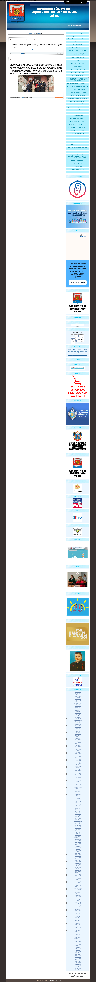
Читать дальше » (37, 49)
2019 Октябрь (78, 856)
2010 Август (78, 701)
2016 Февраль (78, 794)
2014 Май (78, 764)
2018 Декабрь (78, 842)
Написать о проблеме (77, 282)
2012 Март (78, 728)
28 (74, 343)
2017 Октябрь (78, 822)
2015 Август (78, 785)
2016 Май (78, 798)
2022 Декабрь (78, 909)
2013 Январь (78, 742)
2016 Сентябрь (78, 804)
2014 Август (78, 769)
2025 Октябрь (78, 957)
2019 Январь (78, 843)
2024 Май (78, 933)
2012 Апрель (78, 729)
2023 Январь (78, 910)
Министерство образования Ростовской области (77, 350)
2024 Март (78, 930)
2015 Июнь (78, 783)
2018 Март (78, 829)
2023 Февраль (78, 912)
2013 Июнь (78, 749)
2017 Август (78, 819)
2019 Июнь (78, 850)
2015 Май (78, 781)
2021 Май (78, 882)
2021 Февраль (78, 878)
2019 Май (78, 849)
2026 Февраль (78, 962)
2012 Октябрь (78, 738)
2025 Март (78, 947)
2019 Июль (78, 851)
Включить (25, 0)
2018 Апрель (78, 830)
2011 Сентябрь (78, 720)
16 (77, 339)
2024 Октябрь (78, 940)
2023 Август (78, 920)
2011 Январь (78, 708)
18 (81, 339)
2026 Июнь (78, 968)
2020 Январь (78, 860)
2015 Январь (78, 776)
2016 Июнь (78, 799)
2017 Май (78, 815)
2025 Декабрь (78, 959)
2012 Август (78, 735)
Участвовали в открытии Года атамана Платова (24, 40)
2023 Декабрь (78, 926)
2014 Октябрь (78, 771)
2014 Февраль (78, 760)
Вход (48, 3)
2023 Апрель (78, 914)
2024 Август (78, 937)
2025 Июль (78, 952)
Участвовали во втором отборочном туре (23, 59)
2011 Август (78, 718)
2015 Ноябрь (78, 790)
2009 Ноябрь (78, 692)
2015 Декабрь (78, 791)
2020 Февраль (78, 861)
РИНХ (77, 352)
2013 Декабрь (78, 757)
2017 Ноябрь (78, 823)
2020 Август (78, 870)
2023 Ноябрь (78, 924)
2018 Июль (78, 835)
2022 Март (78, 896)
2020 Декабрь (78, 875)
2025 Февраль (78, 945)
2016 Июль (78, 801)
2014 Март (78, 762)
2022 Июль (78, 902)
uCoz (60, 980)
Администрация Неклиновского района (77, 351)
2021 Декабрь (78, 892)
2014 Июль (78, 767)
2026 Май (78, 966)
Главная (37, 3)
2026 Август (78, 969)
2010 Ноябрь (78, 706)
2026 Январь (78, 961)
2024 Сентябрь (78, 938)
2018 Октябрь (78, 839)
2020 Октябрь (78, 872)
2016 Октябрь (78, 805)
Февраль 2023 (77, 332)
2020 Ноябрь (78, 874)
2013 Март (78, 745)
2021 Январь (78, 877)
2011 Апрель (78, 713)
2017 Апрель (78, 814)
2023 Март (78, 913)
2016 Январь (78, 792)
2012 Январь (78, 725)
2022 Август (78, 903)
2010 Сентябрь (78, 703)
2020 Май (78, 865)
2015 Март (78, 778)
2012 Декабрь (78, 741)
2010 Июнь (78, 699)
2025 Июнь (78, 951)
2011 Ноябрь (78, 722)
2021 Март (78, 879)
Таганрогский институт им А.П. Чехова (77, 353)
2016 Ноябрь (78, 806)
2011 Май (78, 714)
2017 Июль (78, 818)
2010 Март (78, 694)
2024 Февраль (78, 928)
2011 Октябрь (78, 721)
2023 (34, 33)
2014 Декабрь (78, 774)
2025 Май (78, 950)
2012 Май (78, 731)
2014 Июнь (78, 766)
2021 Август (78, 886)
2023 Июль (78, 919)
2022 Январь (78, 893)
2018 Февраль (78, 828)
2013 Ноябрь (78, 756)
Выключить (19, 0)
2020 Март (78, 863)
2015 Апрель (78, 780)
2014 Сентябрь (78, 770)
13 (72, 339)
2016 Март (78, 795)
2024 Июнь (78, 934)
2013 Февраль (78, 743)
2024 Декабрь (78, 942)
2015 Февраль (78, 777)
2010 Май (78, 697)
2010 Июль (78, 700)
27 (72, 343)
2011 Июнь (78, 715)
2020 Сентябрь (78, 871)
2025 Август (78, 954)
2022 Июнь (78, 900)
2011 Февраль (78, 710)
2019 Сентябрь (78, 854)
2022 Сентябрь (78, 905)
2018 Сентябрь (78, 837)
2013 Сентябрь (78, 753)
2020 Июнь (78, 867)
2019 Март (78, 846)
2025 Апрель (78, 948)
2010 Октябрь (78, 704)
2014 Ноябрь (78, 773)
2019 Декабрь (78, 858)
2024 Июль (78, 935)
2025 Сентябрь (78, 955)
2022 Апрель (78, 898)
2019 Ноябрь (78, 857)
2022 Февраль (78, 895)
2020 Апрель (78, 864)
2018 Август (78, 836)
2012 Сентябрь (78, 736)
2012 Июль (78, 734)
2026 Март (78, 964)
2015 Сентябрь (78, 787)
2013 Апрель (78, 746)
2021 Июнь (78, 884)
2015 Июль (78, 784)
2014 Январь (78, 759)
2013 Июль (78, 750)
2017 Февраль (78, 811)
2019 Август (78, 853)
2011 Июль (78, 717)
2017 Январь (78, 809)
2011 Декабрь (78, 724)
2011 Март (78, 711)
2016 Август (78, 802)
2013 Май (78, 748)
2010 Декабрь (78, 707)
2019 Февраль (78, 844)
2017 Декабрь (78, 825)
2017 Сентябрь (78, 821)
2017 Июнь (78, 816)
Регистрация (43, 3)
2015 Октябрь (78, 788)
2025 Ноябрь (78, 958)
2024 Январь (78, 927)
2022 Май (78, 899)
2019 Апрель (78, 847)
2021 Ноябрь (78, 891)
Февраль (39, 33)
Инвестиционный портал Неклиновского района (77, 355)
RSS (51, 3)
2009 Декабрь (78, 693)
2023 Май (78, 916)
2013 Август (78, 752)
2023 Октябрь (78, 923)
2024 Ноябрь (78, 941)
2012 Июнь (78, 732)
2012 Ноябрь (78, 739)
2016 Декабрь (78, 808)
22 (75, 341)
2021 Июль (78, 885)
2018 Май (78, 832)
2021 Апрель (78, 881)
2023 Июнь (78, 917)
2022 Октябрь (78, 906)
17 (79, 339)
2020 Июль (78, 868)
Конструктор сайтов (52, 980)
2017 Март (78, 812)
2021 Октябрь (78, 889)
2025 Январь (78, 944)
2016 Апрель (78, 797)
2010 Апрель (78, 696)
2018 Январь (78, 826)
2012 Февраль (78, 727)
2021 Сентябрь (78, 888)
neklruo (22, 53)
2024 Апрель (78, 931)
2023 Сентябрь (78, 921)
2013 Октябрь (78, 755)
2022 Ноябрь (78, 907)
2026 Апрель (78, 965)
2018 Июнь (78, 833)
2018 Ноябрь (78, 840)
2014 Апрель (78, 763)
